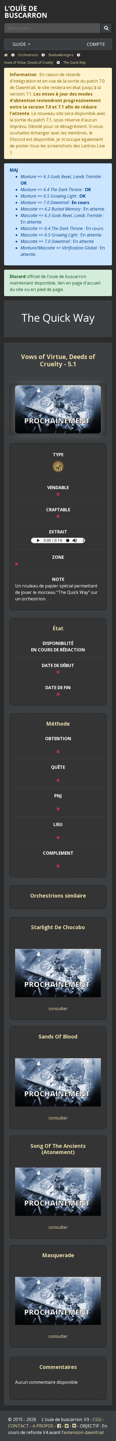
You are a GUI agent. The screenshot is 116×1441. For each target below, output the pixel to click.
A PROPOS (43, 1426)
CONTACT (18, 1426)
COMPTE (96, 44)
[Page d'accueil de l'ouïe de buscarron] (27, 11)
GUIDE (20, 44)
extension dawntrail (84, 1432)
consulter (58, 1009)
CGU (97, 1419)
